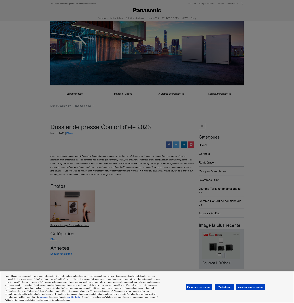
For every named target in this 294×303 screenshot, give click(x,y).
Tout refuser (224, 287)
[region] (147, 287)
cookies (43, 296)
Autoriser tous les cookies (250, 287)
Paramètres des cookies (198, 287)
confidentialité (73, 296)
